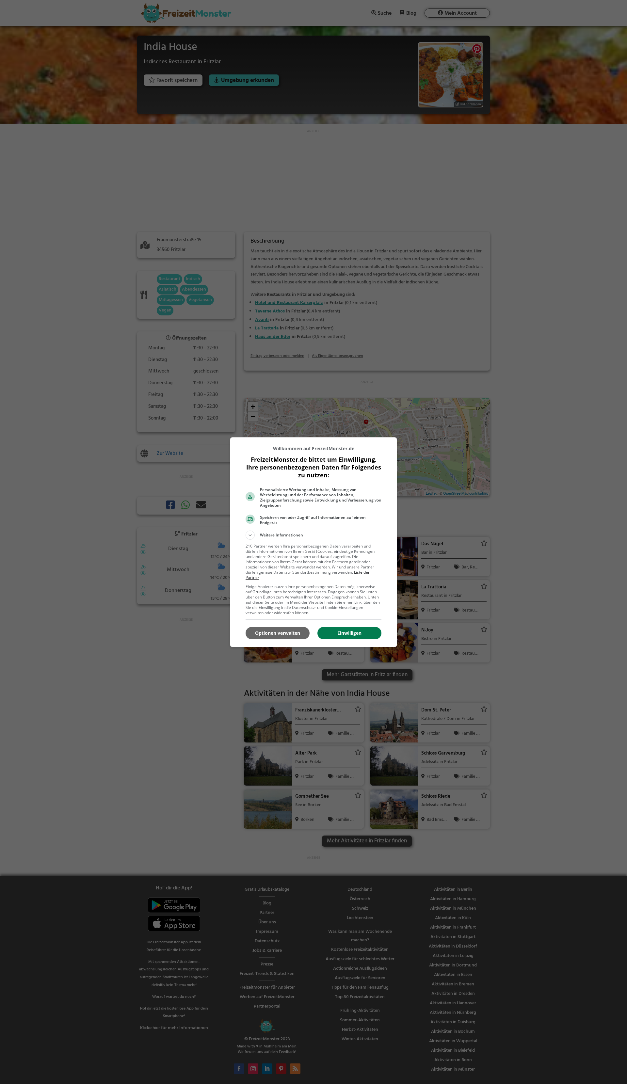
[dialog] (313, 542)
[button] (313, 535)
